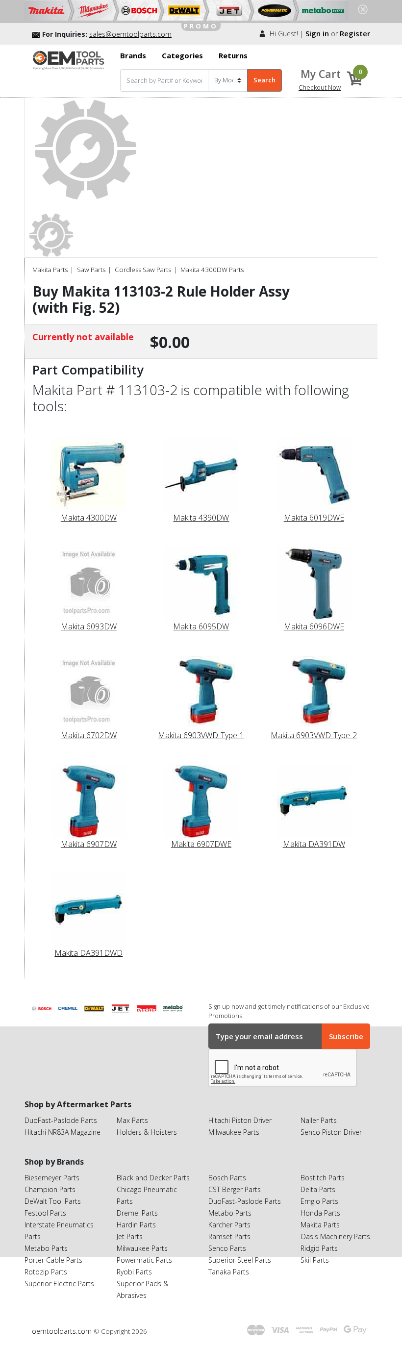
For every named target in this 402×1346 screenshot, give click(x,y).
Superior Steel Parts (239, 1260)
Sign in (317, 33)
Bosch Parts (227, 1177)
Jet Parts (130, 1236)
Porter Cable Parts (53, 1260)
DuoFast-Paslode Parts (61, 1120)
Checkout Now (320, 87)
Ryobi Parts (134, 1271)
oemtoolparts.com (63, 1331)
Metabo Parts (46, 1248)
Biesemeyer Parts (52, 1177)
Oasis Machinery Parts (335, 1236)
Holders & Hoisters (147, 1132)
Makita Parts (50, 269)
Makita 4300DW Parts (212, 269)
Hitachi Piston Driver (240, 1120)
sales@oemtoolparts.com (130, 34)
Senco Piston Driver (331, 1132)
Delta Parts (318, 1189)
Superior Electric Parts (59, 1283)
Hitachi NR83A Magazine (62, 1132)
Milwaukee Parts (233, 1132)
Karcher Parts (229, 1224)
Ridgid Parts (319, 1248)
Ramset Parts (229, 1236)
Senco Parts (227, 1248)
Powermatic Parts (144, 1260)
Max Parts (132, 1120)
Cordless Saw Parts (143, 269)
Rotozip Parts (46, 1271)
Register (355, 33)
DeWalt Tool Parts (53, 1201)
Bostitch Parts (323, 1177)
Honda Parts (320, 1213)
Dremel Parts (137, 1213)
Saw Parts (91, 269)
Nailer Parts (319, 1120)
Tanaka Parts (228, 1271)
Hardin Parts (136, 1224)
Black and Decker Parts (153, 1177)
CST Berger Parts (234, 1189)
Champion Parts (50, 1189)
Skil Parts (315, 1260)
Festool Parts (45, 1213)
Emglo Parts (319, 1201)
